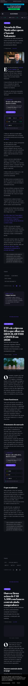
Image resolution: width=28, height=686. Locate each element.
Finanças (7, 589)
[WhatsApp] (20, 286)
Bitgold (7, 275)
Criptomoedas (8, 323)
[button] (23, 1)
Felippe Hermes (8, 48)
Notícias (7, 22)
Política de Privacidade (6, 682)
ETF (6, 562)
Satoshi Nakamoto (10, 281)
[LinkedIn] (16, 286)
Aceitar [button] (13, 682)
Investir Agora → (17, 1)
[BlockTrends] (14, 14)
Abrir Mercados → (11, 112)
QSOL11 (19, 565)
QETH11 (13, 565)
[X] (13, 286)
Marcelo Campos (8, 354)
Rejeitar (18, 682)
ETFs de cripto (13, 562)
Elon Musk (15, 275)
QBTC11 (7, 565)
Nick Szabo (8, 278)
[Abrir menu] (2, 14)
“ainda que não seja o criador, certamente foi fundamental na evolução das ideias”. (12, 248)
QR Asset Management (4, 1)
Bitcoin (7, 139)
